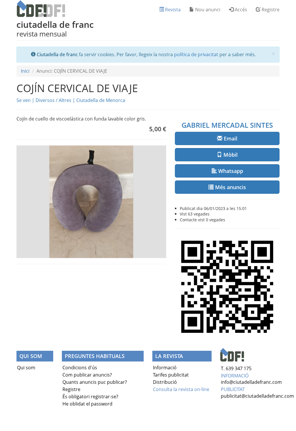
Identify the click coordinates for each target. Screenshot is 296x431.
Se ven (23, 100)
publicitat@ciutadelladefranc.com (257, 396)
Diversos (45, 100)
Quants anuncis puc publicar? (94, 382)
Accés (240, 9)
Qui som (26, 367)
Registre (270, 9)
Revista (172, 9)
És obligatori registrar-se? (90, 396)
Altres (65, 100)
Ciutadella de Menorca (100, 100)
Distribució (165, 382)
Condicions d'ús (79, 367)
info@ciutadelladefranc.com (251, 382)
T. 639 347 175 (236, 368)
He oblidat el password (87, 404)
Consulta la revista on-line (181, 389)
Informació (165, 367)
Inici (25, 71)
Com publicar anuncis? (87, 375)
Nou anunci (207, 9)
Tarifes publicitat (171, 375)
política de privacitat (196, 54)
